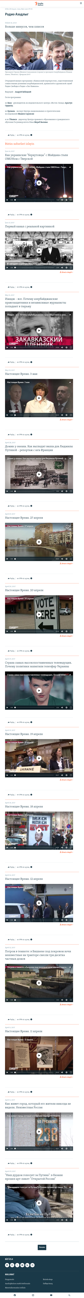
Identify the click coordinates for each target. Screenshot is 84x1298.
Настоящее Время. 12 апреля (20, 887)
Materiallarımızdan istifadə (15, 1288)
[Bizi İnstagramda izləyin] (33, 1295)
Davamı (42, 1247)
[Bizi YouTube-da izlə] (51, 1295)
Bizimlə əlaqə (47, 1279)
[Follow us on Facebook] (7, 1265)
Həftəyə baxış (48, 1284)
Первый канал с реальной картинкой (24, 235)
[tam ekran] (71, 200)
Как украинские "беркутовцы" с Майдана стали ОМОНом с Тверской (38, 167)
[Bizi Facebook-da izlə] (14, 1295)
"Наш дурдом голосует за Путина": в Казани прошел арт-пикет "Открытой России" (44, 1187)
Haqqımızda (9, 1279)
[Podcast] (32, 1265)
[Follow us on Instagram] (12, 1265)
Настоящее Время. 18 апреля (20, 815)
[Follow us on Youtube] (22, 1265)
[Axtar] (69, 1295)
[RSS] (27, 1265)
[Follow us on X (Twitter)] (17, 1265)
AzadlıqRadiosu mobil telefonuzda (17, 1284)
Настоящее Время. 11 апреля (20, 1040)
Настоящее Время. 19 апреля (20, 743)
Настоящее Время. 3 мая (18, 382)
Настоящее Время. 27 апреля (20, 526)
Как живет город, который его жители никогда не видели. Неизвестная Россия (43, 1116)
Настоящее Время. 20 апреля (20, 599)
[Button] (11, 135)
